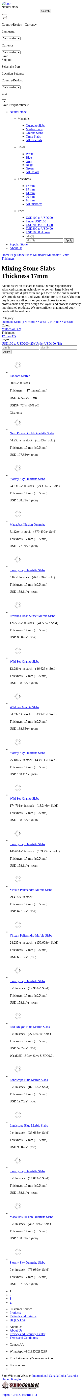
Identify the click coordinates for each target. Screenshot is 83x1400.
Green (30, 168)
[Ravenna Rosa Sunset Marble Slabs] (45, 605)
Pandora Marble (20, 376)
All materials (34, 140)
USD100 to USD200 (39, 217)
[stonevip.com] (6, 3)
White (29, 154)
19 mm (30, 189)
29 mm (30, 196)
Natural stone (18, 112)
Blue (29, 157)
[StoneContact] (20, 1388)
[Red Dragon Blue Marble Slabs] (45, 1016)
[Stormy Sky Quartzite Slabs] (45, 468)
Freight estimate (19, 105)
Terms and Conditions (24, 1337)
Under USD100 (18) (48, 343)
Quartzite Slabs (35, 125)
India (62, 1375)
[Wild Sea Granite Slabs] (45, 651)
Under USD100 (36, 221)
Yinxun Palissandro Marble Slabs (31, 890)
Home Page (9, 255)
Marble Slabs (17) (39, 321)
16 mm (30, 200)
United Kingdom (12, 1379)
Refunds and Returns (23, 1316)
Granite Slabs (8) (62, 321)
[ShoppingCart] (4, 17)
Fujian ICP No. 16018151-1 (19, 1395)
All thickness (34, 204)
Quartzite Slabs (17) (15, 321)
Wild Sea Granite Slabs (24, 661)
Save (5, 56)
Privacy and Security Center (27, 1334)
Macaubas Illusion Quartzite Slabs (31, 1217)
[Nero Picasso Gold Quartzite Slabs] (45, 423)
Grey (29, 161)
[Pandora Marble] (45, 365)
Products (15, 1312)
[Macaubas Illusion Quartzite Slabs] (45, 1206)
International (40, 1375)
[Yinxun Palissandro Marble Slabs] (45, 879)
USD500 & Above (38, 232)
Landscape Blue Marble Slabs (29, 1080)
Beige (29, 164)
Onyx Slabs (33, 136)
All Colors (32, 172)
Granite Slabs (34, 133)
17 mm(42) (9, 336)
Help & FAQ (18, 1320)
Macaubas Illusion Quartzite (27, 524)
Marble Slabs (34, 129)
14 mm (30, 193)
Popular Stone (19, 244)
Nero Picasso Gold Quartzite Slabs (32, 433)
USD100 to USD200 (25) (18, 343)
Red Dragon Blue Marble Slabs (30, 1026)
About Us (16, 248)
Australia (72, 1375)
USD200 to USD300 (39, 225)
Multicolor (40, 255)
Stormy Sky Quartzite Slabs (27, 479)
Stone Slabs (25, 255)
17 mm (30, 185)
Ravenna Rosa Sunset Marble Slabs (32, 616)
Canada (54, 1375)
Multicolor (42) (11, 329)
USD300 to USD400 (39, 228)
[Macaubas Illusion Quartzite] (45, 514)
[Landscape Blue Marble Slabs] (45, 1069)
